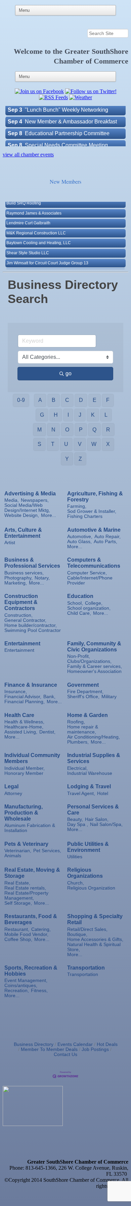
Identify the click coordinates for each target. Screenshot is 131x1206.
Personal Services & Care (93, 810)
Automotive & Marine (94, 530)
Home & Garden (87, 715)
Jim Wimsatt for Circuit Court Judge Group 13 (47, 256)
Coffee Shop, (18, 939)
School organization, (89, 608)
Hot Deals (107, 1044)
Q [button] (94, 429)
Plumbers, (78, 742)
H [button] (56, 415)
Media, (11, 500)
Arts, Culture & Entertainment (23, 533)
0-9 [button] (21, 400)
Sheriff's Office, (83, 696)
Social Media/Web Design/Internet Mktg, (27, 508)
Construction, (18, 615)
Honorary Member (23, 773)
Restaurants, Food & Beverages (30, 919)
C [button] (67, 400)
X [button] (108, 444)
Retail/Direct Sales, (87, 929)
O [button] (67, 429)
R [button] (108, 429)
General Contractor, (25, 620)
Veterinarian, (17, 850)
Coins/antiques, (20, 985)
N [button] (53, 429)
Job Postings (95, 1049)
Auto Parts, (105, 541)
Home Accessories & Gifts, (95, 939)
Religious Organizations (85, 873)
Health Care (19, 715)
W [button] (93, 444)
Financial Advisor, (22, 696)
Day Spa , (77, 824)
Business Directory (33, 1044)
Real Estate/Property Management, (26, 896)
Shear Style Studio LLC (27, 246)
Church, (75, 882)
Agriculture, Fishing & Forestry (95, 496)
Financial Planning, (24, 701)
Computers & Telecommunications (93, 563)
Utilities (74, 856)
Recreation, (16, 990)
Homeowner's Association (94, 671)
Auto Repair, (107, 536)
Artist (9, 542)
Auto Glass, (79, 541)
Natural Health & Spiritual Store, (94, 947)
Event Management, (25, 980)
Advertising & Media (30, 493)
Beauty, (75, 819)
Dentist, (47, 731)
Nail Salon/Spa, (106, 824)
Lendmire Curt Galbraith (28, 216)
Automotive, (79, 536)
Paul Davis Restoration (27, 266)
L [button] (105, 415)
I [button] (68, 415)
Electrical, (77, 768)
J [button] (80, 415)
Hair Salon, (96, 819)
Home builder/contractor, (30, 625)
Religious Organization (91, 888)
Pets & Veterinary (26, 844)
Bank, (49, 696)
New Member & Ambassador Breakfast (71, 114)
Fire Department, (85, 691)
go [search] (69, 373)
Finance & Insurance (30, 685)
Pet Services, (47, 850)
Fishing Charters (84, 516)
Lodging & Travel (89, 786)
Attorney (13, 793)
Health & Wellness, (24, 721)
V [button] (80, 444)
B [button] (53, 400)
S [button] (39, 444)
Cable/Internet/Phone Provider (90, 580)
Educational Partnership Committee (67, 126)
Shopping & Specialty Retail (95, 919)
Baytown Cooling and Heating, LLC (38, 236)
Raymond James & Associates (33, 206)
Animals (12, 855)
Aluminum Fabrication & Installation (29, 828)
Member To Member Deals (49, 1049)
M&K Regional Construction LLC (36, 226)
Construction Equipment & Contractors (21, 602)
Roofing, (76, 721)
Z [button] (80, 459)
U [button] (66, 444)
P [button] (81, 429)
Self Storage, (18, 903)
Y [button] (67, 459)
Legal (11, 786)
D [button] (81, 400)
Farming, (76, 506)
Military (109, 696)
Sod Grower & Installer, (91, 511)
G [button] (42, 415)
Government (83, 685)
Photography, (18, 577)
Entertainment (22, 643)
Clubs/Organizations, (89, 661)
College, (93, 603)
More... (48, 515)
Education (80, 596)
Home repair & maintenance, (82, 729)
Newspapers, (35, 500)
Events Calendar (75, 1044)
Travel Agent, (81, 793)
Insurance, (15, 691)
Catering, (41, 929)
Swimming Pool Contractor (32, 630)
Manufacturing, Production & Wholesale (23, 813)
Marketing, (15, 583)
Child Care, (79, 613)
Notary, (42, 577)
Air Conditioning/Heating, (93, 737)
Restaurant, (16, 929)
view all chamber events (28, 154)
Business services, (24, 572)
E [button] (94, 400)
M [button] (39, 429)
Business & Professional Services (32, 563)
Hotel (102, 793)
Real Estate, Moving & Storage (32, 873)
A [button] (40, 400)
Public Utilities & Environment (88, 847)
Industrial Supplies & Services (93, 758)
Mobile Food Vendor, (26, 934)
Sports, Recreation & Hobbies (30, 971)
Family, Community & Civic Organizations (94, 646)
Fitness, (39, 990)
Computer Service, (87, 572)
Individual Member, (24, 768)
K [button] (93, 415)
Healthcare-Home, (23, 726)
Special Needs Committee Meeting (66, 138)
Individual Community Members (32, 758)
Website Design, (21, 515)
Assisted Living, (20, 731)
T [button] (52, 444)
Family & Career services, (94, 666)
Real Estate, (17, 882)
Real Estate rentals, (25, 888)
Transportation (86, 968)
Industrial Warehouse (89, 773)
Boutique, (77, 934)
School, (75, 603)
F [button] (108, 400)
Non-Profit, (78, 656)
